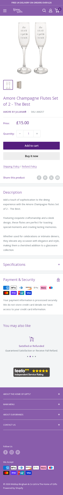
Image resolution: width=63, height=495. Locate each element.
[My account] (50, 10)
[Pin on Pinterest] (45, 177)
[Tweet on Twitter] (51, 177)
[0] (57, 11)
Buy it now (31, 156)
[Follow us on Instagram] (11, 452)
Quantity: (8, 133)
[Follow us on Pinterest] (18, 452)
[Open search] (44, 10)
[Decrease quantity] (19, 133)
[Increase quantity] (37, 133)
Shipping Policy (11, 166)
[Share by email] (57, 177)
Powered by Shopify (13, 488)
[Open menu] (4, 10)
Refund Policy (29, 166)
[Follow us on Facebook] (5, 452)
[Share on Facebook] (39, 177)
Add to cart (31, 145)
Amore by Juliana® (14, 111)
